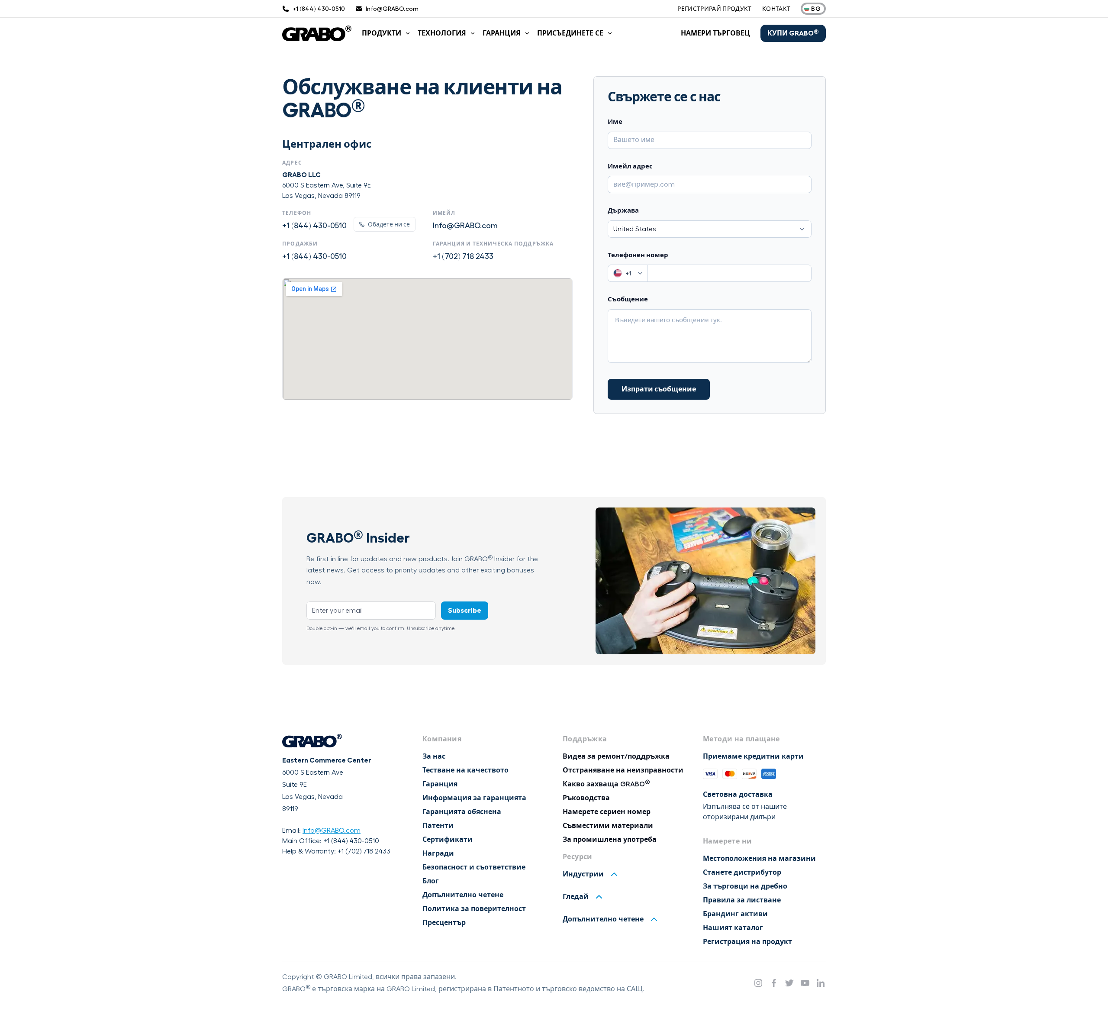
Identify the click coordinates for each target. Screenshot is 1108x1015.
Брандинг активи (735, 914)
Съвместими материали (608, 825)
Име (615, 122)
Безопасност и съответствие (473, 867)
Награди (438, 853)
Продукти (381, 33)
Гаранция (502, 33)
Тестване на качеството (465, 770)
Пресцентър (444, 922)
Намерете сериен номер (607, 811)
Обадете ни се (389, 224)
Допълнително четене (462, 895)
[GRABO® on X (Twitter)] (789, 983)
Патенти (438, 825)
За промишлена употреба (610, 839)
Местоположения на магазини (759, 858)
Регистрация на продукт (747, 941)
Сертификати (447, 839)
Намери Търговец (715, 33)
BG (816, 9)
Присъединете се (570, 33)
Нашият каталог (733, 927)
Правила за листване (742, 900)
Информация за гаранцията (474, 798)
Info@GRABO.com (465, 226)
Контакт (776, 9)
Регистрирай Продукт (714, 9)
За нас (433, 756)
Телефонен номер (638, 255)
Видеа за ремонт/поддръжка (616, 756)
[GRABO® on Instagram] (758, 983)
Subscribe (464, 610)
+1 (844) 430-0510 (314, 226)
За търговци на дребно (745, 886)
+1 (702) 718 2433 (463, 256)
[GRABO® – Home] (316, 33)
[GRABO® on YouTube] (805, 983)
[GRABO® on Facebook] (774, 983)
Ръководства (586, 798)
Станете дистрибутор (742, 872)
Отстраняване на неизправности (623, 770)
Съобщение (628, 299)
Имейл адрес (630, 166)
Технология (442, 33)
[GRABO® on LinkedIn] (820, 983)
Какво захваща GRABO (606, 784)
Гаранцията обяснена (461, 811)
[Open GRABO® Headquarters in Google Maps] (427, 339)
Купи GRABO (793, 33)
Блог (430, 881)
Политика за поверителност (474, 908)
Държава (623, 210)
